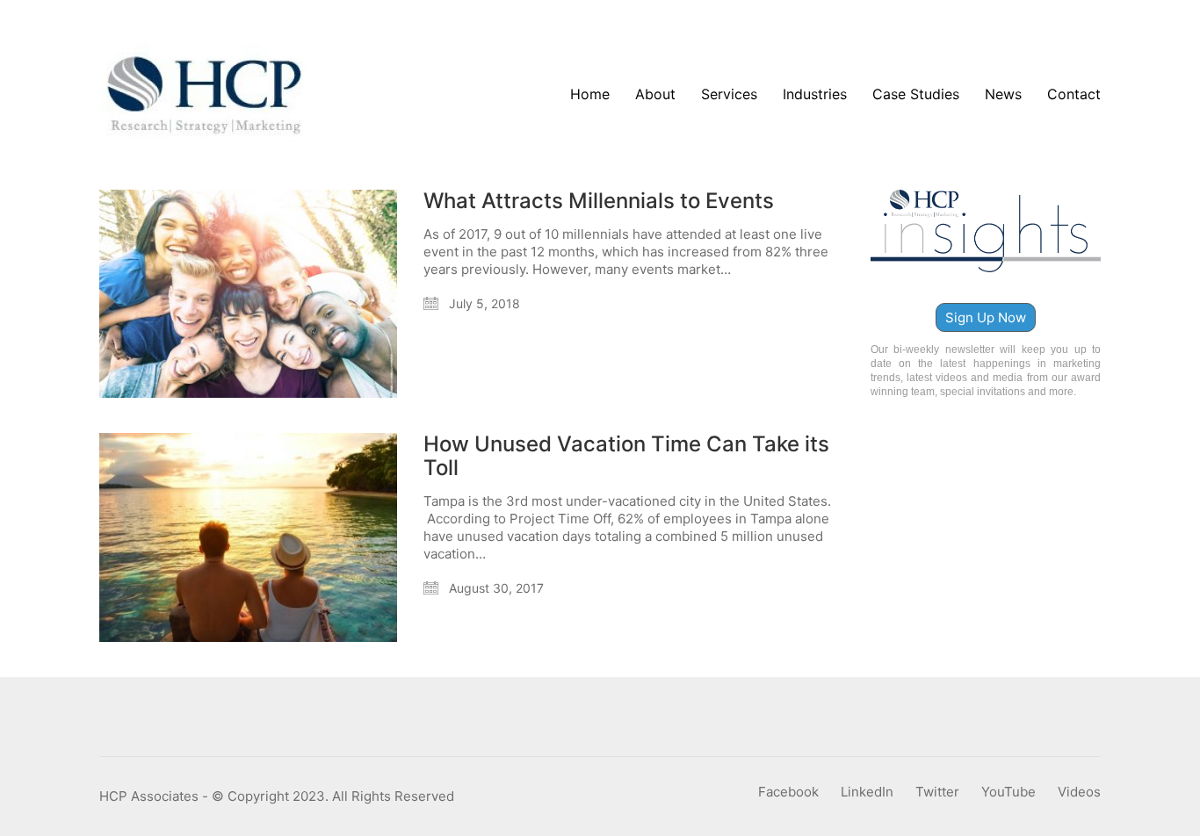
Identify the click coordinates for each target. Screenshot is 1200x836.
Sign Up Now (985, 317)
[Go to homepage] (204, 95)
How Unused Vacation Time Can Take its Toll (626, 456)
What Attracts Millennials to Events (598, 201)
